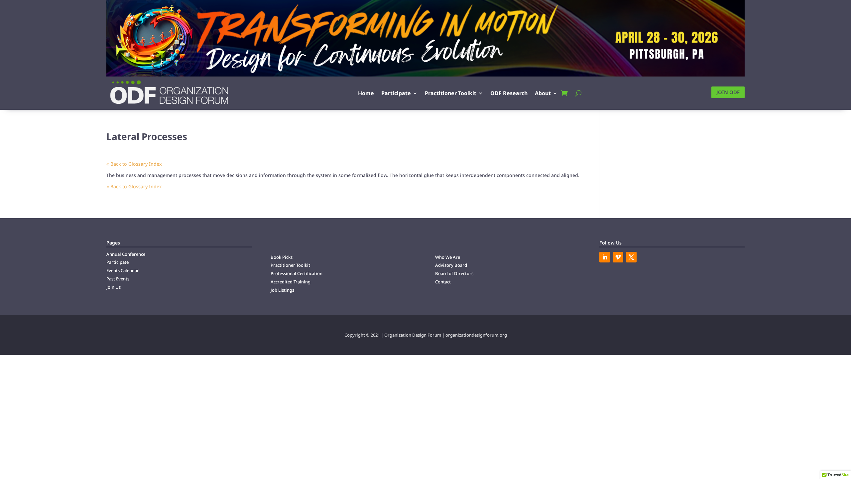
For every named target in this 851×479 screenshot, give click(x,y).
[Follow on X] (631, 257)
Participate (396, 93)
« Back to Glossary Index (134, 164)
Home (366, 93)
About (543, 93)
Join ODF (728, 92)
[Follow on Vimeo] (618, 257)
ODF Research (509, 93)
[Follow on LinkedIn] (604, 257)
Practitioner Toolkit (450, 93)
